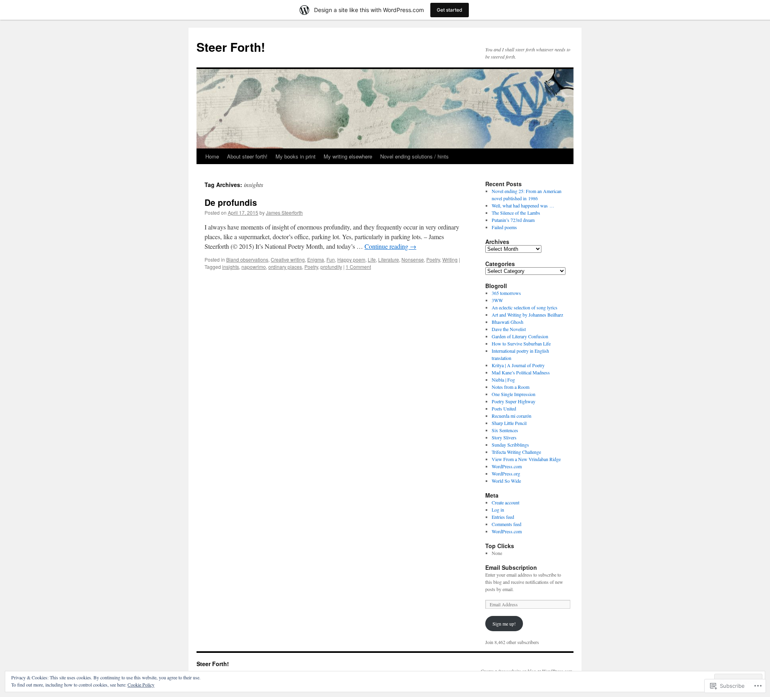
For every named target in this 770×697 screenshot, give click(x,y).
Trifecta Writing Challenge (516, 452)
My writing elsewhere (348, 156)
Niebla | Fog (503, 379)
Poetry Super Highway (513, 401)
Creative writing (288, 259)
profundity (331, 266)
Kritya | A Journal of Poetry (518, 365)
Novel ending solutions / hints (414, 156)
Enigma (315, 259)
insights (230, 266)
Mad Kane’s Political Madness (521, 372)
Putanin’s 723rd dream (513, 220)
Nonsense (412, 259)
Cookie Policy (141, 684)
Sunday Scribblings (510, 444)
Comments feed (506, 524)
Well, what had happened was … (523, 205)
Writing (450, 259)
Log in (498, 509)
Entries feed (503, 517)
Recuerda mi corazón (511, 416)
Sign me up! (504, 623)
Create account (505, 502)
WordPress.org (506, 473)
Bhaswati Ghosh (507, 322)
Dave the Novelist (509, 329)
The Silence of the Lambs (516, 212)
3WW (497, 300)
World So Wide (506, 481)
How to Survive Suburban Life (521, 343)
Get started (449, 10)
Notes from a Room (510, 387)
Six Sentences (505, 430)
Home (212, 156)
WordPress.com (507, 466)
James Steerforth (284, 212)
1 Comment (358, 266)
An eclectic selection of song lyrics (524, 307)
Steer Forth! (231, 46)
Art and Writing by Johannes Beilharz (527, 314)
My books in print (296, 156)
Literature (388, 259)
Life (372, 259)
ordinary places (285, 266)
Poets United (504, 408)
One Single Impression (513, 394)
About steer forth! (247, 156)
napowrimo (253, 266)
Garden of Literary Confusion (520, 336)
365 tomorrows (506, 293)
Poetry (433, 259)
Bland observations (247, 259)
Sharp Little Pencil (509, 423)
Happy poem (351, 259)
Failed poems (504, 227)
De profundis (231, 202)
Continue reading (390, 246)
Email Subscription (511, 567)
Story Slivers (504, 437)
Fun (330, 259)
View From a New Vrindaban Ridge (526, 459)
